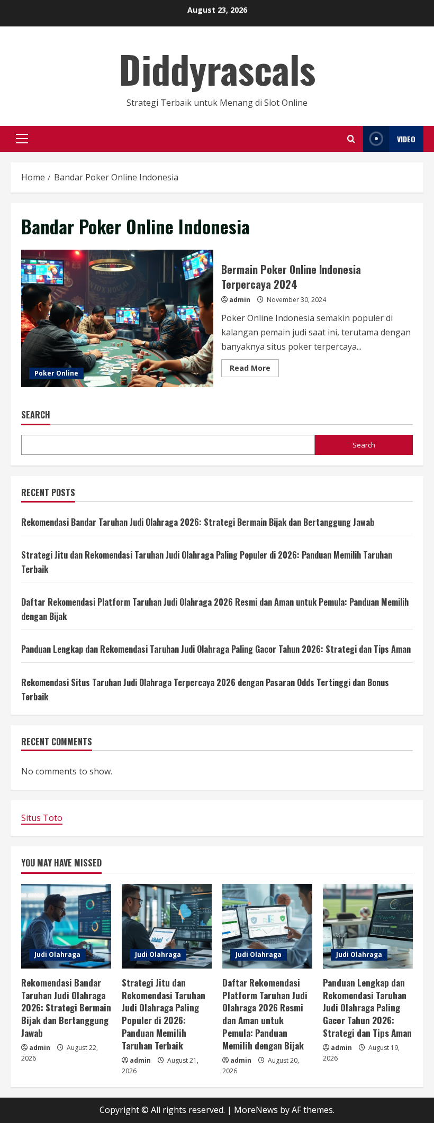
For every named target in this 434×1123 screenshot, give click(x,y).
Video (406, 138)
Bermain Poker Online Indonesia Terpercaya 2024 (117, 318)
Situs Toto (41, 818)
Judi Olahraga (57, 954)
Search (35, 415)
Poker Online (56, 373)
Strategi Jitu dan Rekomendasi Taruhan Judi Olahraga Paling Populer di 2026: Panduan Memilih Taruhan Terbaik (163, 1014)
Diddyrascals (217, 68)
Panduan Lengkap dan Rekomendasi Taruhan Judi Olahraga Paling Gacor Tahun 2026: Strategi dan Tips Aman (216, 649)
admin (239, 299)
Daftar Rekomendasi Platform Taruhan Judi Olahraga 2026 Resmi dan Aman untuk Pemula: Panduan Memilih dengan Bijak (265, 1014)
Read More (254, 369)
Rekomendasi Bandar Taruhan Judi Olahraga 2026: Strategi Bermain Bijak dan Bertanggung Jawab (197, 522)
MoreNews (256, 1110)
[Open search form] (351, 139)
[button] (22, 138)
